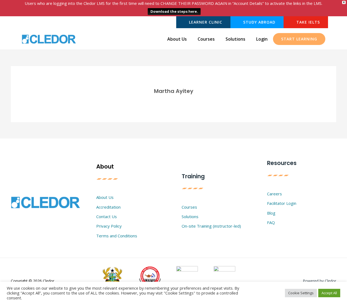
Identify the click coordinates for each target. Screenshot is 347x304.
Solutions (235, 39)
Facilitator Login (281, 203)
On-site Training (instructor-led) (211, 226)
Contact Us (106, 216)
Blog (271, 213)
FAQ (271, 222)
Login (262, 39)
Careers (274, 193)
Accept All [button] (329, 292)
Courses (206, 39)
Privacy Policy (109, 226)
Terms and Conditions (116, 235)
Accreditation (108, 207)
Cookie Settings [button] (301, 292)
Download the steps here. (174, 11)
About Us (177, 39)
